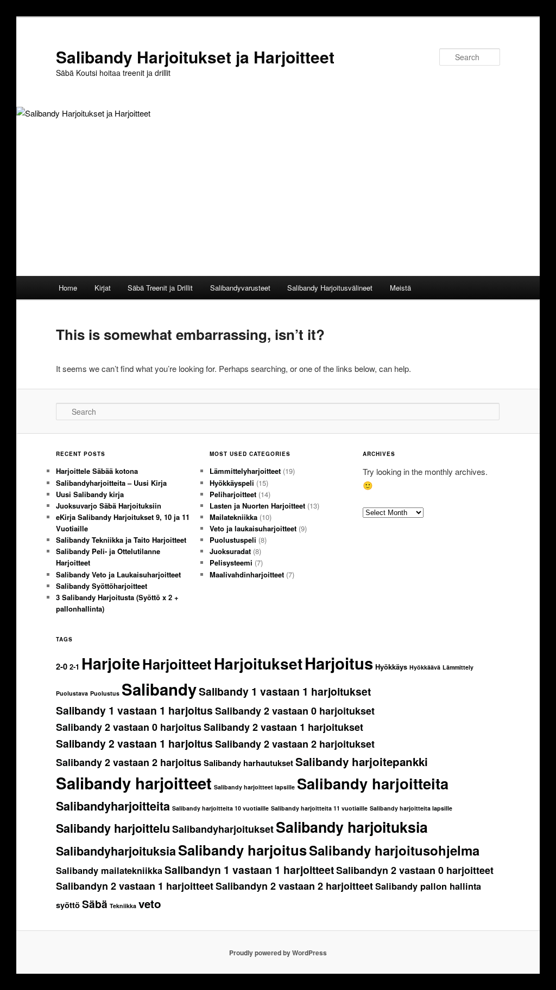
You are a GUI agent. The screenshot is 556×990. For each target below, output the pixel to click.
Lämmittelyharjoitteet (245, 471)
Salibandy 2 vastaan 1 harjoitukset (283, 727)
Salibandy (159, 689)
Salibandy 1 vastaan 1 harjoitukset (285, 691)
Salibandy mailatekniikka (109, 870)
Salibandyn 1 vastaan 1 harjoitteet (249, 869)
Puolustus (104, 693)
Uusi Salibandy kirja (90, 494)
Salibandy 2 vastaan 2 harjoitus (128, 762)
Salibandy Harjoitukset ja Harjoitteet (195, 56)
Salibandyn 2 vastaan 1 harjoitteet (134, 886)
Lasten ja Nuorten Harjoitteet (257, 505)
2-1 (74, 666)
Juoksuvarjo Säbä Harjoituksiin (108, 505)
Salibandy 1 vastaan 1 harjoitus (134, 710)
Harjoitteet (177, 664)
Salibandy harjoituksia (352, 827)
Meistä (400, 287)
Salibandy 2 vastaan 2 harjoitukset (295, 744)
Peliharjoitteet (233, 494)
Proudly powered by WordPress (278, 952)
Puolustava (72, 693)
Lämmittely (458, 667)
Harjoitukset (258, 663)
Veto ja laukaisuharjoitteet (253, 528)
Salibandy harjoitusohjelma (394, 850)
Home (68, 287)
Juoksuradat (230, 551)
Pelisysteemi (231, 562)
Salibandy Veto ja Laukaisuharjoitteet (118, 574)
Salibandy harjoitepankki (361, 761)
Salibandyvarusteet (240, 287)
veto (149, 903)
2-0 (61, 666)
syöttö (68, 905)
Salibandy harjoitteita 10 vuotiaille (220, 808)
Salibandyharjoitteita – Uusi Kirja (111, 483)
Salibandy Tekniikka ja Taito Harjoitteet (121, 540)
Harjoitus (339, 663)
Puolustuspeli (233, 540)
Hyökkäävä (424, 667)
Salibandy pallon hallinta (428, 886)
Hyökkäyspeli (232, 483)
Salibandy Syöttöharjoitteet (101, 586)
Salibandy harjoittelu (113, 828)
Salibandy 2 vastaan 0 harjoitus (128, 727)
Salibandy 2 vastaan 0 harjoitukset (295, 711)
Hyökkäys (391, 666)
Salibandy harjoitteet (134, 783)
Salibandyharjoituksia (116, 851)
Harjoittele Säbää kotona (97, 471)
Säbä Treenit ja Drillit (160, 287)
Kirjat (102, 287)
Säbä (95, 903)
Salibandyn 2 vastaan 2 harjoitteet (294, 886)
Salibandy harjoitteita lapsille (411, 808)
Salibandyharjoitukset (223, 829)
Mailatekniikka (233, 517)
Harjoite (110, 663)
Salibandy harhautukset (248, 763)
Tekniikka (123, 906)
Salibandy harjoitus (242, 850)
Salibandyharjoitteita (113, 806)
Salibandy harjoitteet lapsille (254, 787)
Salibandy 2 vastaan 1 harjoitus (134, 743)
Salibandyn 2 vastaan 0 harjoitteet (415, 870)
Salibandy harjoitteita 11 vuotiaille (319, 808)
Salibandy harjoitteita (372, 783)
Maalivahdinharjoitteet (247, 574)
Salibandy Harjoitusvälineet (329, 287)
